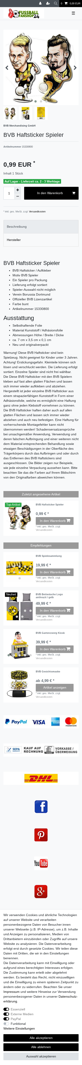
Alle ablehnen (41, 1047)
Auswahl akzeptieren (41, 1056)
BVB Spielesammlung (49, 556)
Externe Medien (22, 1014)
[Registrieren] (48, 3)
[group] (19, 517)
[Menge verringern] (17, 196)
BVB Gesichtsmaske (48, 671)
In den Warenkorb (50, 193)
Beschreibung (17, 226)
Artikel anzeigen (54, 687)
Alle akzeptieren (41, 1038)
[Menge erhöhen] (17, 190)
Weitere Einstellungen (19, 1028)
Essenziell (18, 1009)
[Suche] (55, 3)
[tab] (41, 226)
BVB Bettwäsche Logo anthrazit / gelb (49, 595)
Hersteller (14, 240)
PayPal (16, 1019)
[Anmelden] (41, 3)
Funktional (18, 1023)
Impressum (11, 992)
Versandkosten (37, 211)
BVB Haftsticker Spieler (50, 504)
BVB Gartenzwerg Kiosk (50, 633)
